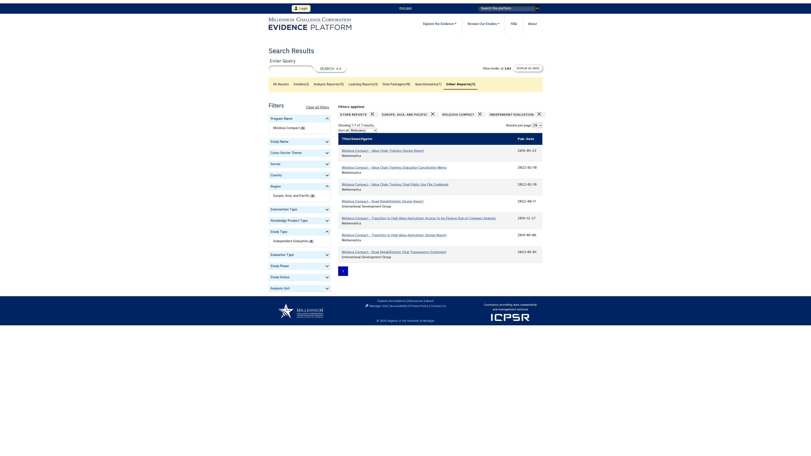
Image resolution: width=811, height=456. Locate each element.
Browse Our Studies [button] (482, 24)
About (532, 24)
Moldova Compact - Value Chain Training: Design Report (383, 151)
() (303, 128)
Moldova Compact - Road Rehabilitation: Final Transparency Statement (394, 252)
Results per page (518, 125)
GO (537, 8)
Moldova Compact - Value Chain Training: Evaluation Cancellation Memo (394, 168)
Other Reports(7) (460, 84)
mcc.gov (405, 8)
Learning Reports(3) (363, 84)
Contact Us (438, 306)
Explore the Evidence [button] (438, 24)
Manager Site (379, 306)
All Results (281, 84)
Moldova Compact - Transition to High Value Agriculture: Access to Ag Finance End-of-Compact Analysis (419, 218)
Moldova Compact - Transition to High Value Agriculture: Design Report (394, 235)
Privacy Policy (419, 306)
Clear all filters (317, 107)
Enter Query (282, 61)
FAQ (514, 24)
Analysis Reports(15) (329, 84)
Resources (415, 301)
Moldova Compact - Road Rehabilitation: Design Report (382, 201)
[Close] (372, 114)
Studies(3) (301, 84)
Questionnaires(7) (428, 84)
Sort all (343, 130)
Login (303, 8)
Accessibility (398, 306)
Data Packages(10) (396, 84)
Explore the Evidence (392, 301)
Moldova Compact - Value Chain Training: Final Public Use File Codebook (395, 184)
